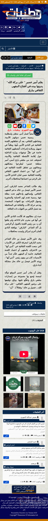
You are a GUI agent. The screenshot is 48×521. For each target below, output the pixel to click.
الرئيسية (39, 66)
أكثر (6, 436)
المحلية (23, 66)
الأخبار (31, 66)
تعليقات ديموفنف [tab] (38, 314)
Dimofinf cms (23, 513)
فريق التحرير (30, 303)
